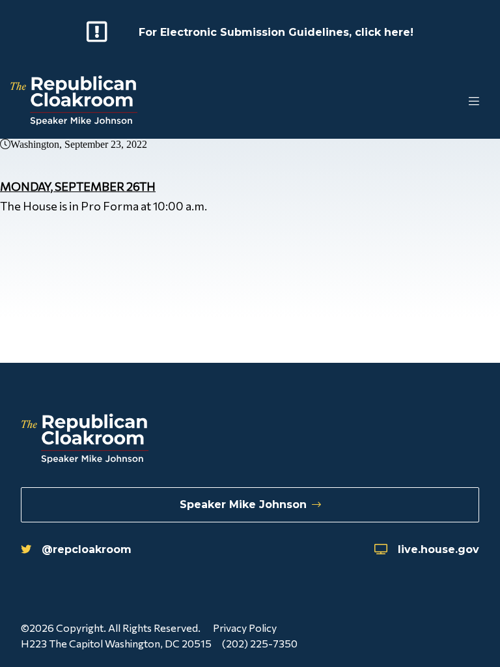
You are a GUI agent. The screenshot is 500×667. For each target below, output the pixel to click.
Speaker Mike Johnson (243, 504)
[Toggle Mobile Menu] (448, 102)
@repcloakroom (87, 549)
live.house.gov (438, 549)
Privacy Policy (245, 627)
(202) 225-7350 (260, 643)
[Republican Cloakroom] (73, 102)
